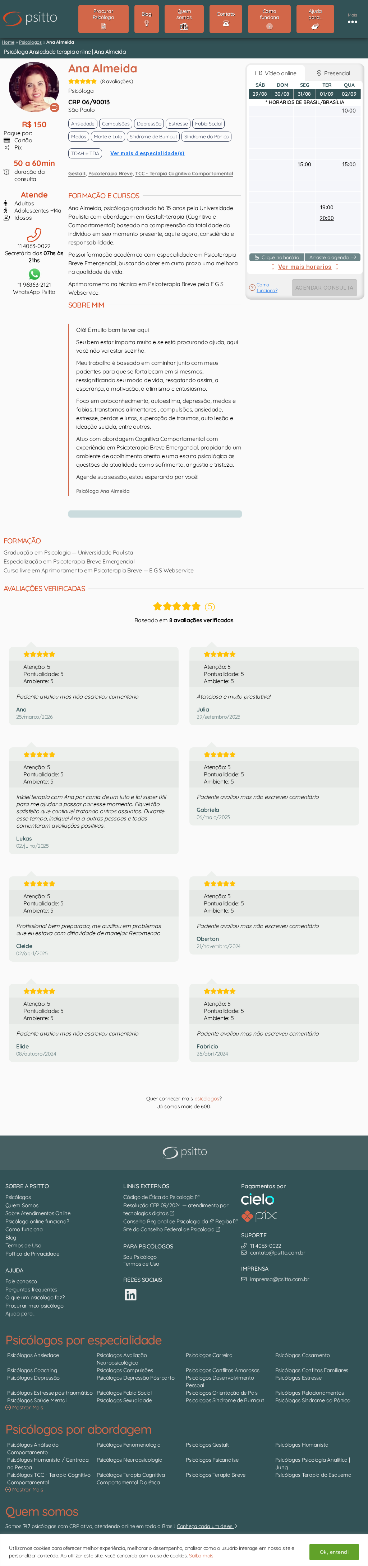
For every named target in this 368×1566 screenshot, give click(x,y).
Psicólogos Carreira (209, 1355)
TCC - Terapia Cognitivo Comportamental (184, 173)
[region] (184, 1550)
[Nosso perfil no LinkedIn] (130, 1295)
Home (8, 42)
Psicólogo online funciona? (37, 1221)
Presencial (335, 73)
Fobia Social (208, 123)
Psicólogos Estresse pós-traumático (50, 1392)
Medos (78, 136)
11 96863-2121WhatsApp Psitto (34, 288)
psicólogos (207, 1098)
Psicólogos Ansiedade (33, 1355)
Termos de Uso (23, 1245)
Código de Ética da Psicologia (159, 1197)
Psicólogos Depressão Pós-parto (136, 1377)
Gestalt (77, 173)
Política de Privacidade (32, 1253)
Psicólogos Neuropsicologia (129, 1459)
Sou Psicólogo (140, 1256)
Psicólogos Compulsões (125, 1370)
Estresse (178, 123)
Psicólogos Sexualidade (124, 1400)
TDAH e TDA (85, 153)
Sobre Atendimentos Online (37, 1213)
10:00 (349, 110)
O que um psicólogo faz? (34, 1297)
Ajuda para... (20, 1313)
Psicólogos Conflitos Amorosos (222, 1370)
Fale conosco (21, 1281)
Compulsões (116, 123)
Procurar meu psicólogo (34, 1305)
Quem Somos (21, 1205)
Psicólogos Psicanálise (212, 1459)
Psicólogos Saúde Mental (36, 1400)
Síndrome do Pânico (206, 136)
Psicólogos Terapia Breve (215, 1474)
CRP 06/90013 (89, 102)
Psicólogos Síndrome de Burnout (225, 1400)
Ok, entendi (334, 1552)
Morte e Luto (108, 136)
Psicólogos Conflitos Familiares (312, 1370)
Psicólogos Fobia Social (124, 1392)
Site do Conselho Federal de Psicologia (169, 1229)
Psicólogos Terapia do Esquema (313, 1474)
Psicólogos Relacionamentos (309, 1392)
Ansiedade (83, 123)
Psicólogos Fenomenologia (129, 1444)
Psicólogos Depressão (33, 1377)
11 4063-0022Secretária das (34, 253)
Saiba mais (201, 1555)
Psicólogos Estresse (298, 1377)
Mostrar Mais (27, 1407)
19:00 (327, 207)
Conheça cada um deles (205, 1526)
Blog (10, 1237)
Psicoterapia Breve (110, 173)
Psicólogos (30, 42)
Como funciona (24, 1229)
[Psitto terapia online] (185, 1153)
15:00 (304, 164)
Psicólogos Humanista (301, 1444)
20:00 (327, 218)
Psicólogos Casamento (302, 1355)
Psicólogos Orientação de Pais (222, 1392)
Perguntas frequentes (31, 1289)
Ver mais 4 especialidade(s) (147, 153)
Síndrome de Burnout (153, 136)
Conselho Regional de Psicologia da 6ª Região (178, 1221)
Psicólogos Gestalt (207, 1444)
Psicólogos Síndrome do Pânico (312, 1400)
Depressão (149, 123)
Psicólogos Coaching (32, 1370)
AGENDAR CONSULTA (324, 287)
